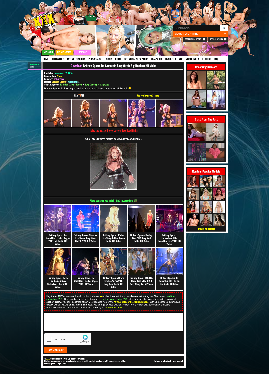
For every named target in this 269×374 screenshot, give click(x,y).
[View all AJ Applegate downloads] (206, 194)
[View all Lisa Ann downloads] (206, 181)
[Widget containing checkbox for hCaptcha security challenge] (67, 339)
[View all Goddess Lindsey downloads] (206, 220)
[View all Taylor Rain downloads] (193, 181)
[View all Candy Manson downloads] (206, 207)
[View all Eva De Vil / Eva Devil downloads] (219, 194)
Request (206, 59)
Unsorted (170, 59)
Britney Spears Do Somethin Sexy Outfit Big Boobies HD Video (119, 65)
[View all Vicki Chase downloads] (193, 207)
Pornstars (94, 59)
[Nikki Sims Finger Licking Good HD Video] (215, 152)
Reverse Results (216, 39)
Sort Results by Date (193, 39)
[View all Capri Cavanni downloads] (219, 207)
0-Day (118, 59)
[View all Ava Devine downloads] (219, 181)
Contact (47, 363)
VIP (180, 59)
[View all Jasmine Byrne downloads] (193, 220)
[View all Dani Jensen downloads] (193, 194)
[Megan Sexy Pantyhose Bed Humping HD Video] (197, 132)
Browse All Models (206, 228)
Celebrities (58, 59)
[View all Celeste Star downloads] (219, 220)
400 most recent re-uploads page (131, 302)
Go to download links (148, 95)
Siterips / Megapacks (136, 59)
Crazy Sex (156, 59)
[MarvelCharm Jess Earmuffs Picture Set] (215, 132)
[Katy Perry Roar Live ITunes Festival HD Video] (197, 152)
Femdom (108, 59)
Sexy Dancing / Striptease (97, 84)
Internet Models (76, 59)
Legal (59, 363)
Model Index (192, 59)
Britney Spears (59, 81)
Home (45, 59)
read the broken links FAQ (113, 299)
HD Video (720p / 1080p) (71, 84)
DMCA (65, 363)
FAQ (216, 59)
